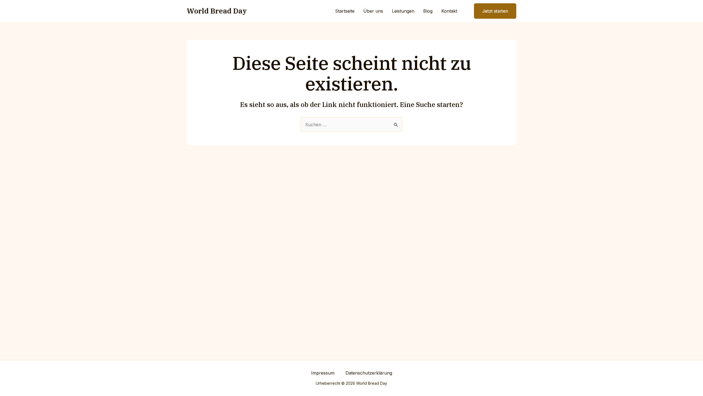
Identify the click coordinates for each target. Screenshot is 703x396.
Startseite (345, 11)
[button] (491, 11)
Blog (428, 11)
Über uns (373, 11)
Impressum (322, 373)
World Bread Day (217, 10)
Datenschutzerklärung (368, 373)
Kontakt (449, 11)
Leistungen (403, 11)
